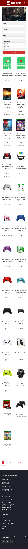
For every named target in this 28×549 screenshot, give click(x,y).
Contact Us (5, 526)
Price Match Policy (7, 499)
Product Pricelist (6, 509)
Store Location (6, 519)
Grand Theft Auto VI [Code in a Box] (21, 136)
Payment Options (6, 502)
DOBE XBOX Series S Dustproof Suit (20, 198)
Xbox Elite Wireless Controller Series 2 (21, 415)
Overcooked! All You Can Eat (7, 446)
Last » (4, 465)
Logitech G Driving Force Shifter (21, 384)
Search (14, 52)
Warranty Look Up (6, 506)
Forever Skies (7, 104)
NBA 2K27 (7, 135)
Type (4, 35)
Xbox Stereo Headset (20, 352)
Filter (4, 50)
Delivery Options (6, 500)
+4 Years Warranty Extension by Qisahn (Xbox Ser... (7, 75)
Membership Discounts (8, 504)
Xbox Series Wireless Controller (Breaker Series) (7, 199)
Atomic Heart (7, 415)
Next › (19, 462)
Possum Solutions (6, 537)
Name (4, 23)
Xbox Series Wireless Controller (7, 167)
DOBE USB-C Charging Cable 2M (21, 167)
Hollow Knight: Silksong (21, 105)
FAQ (3, 528)
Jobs (3, 517)
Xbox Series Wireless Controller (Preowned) (7, 354)
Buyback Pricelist (6, 507)
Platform (5, 29)
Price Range (6, 41)
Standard (7, 107)
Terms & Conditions (7, 520)
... (15, 462)
